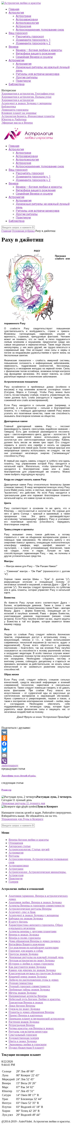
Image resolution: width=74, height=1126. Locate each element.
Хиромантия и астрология (17, 100)
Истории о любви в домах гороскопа (31, 963)
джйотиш (7, 765)
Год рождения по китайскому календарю (34, 947)
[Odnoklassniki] (37, 738)
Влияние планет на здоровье (18, 112)
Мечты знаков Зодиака (22, 992)
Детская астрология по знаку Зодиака (32, 960)
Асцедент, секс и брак (22, 912)
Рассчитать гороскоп (30, 36)
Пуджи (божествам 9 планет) (26, 1047)
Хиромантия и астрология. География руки (27, 93)
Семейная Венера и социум (34, 57)
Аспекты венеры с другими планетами (32, 931)
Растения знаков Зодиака (24, 1021)
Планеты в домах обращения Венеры (31, 1012)
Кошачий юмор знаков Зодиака (28, 976)
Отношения (16, 842)
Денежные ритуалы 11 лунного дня (23, 803)
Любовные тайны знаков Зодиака (29, 989)
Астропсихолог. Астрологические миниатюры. (37, 872)
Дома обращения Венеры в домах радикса (34, 941)
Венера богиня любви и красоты (29, 839)
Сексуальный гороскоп (23, 1034)
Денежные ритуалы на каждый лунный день (36, 957)
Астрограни (23, 16)
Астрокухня (23, 26)
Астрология (16, 12)
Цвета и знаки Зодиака (23, 1041)
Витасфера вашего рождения (36, 53)
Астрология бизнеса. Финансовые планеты (28, 116)
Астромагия (16, 60)
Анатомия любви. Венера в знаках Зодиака (35, 902)
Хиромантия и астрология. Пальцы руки (26, 96)
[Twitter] (37, 749)
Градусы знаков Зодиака (23, 954)
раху (15, 765)
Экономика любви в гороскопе (28, 1044)
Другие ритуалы (27, 77)
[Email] (37, 755)
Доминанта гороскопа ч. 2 (33, 43)
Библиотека (16, 84)
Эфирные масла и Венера (17, 122)
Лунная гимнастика (21, 983)
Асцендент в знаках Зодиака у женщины (26, 103)
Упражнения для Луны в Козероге (22, 819)
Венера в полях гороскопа (25, 937)
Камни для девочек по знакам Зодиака (32, 970)
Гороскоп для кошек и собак (26, 950)
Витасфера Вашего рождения (27, 944)
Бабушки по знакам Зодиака (26, 918)
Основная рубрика (23, 230)
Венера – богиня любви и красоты (39, 50)
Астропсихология (27, 23)
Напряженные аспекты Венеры (28, 996)
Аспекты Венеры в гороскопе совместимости (36, 905)
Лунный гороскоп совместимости (29, 986)
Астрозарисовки (27, 19)
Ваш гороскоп (18, 33)
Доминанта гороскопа (14, 109)
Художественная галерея (24, 1038)
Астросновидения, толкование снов (40, 29)
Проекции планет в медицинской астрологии (36, 1018)
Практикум (23, 81)
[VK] (37, 732)
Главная (14, 9)
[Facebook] (37, 744)
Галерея (13, 881)
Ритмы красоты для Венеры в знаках (31, 1028)
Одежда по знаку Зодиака (24, 1008)
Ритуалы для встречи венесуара (37, 74)
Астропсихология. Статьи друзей (29, 849)
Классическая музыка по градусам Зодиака (35, 973)
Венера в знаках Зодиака (24, 934)
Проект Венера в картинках (26, 1015)
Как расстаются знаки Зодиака (27, 966)
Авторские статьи (20, 846)
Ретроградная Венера (22, 1025)
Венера (13, 46)
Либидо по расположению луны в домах (34, 979)
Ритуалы (14, 855)
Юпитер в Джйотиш (13, 119)
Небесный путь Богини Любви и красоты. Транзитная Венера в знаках (35, 1001)
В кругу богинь (18, 921)
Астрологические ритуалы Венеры (30, 908)
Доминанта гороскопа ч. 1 (33, 40)
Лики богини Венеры (22, 1005)
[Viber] (37, 761)
